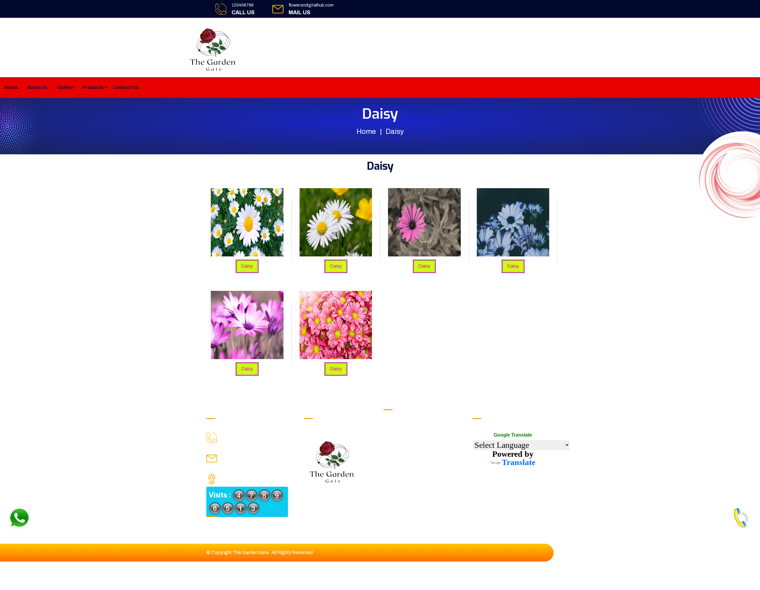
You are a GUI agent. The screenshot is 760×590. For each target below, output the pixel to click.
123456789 (243, 5)
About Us (37, 87)
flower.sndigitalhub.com (311, 5)
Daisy (247, 266)
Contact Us (126, 87)
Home (11, 87)
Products (93, 87)
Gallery (65, 87)
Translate (518, 462)
